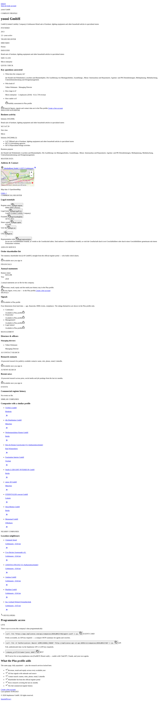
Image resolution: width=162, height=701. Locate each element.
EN (4, 4)
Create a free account (55, 108)
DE (2, 4)
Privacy (8, 699)
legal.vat (12, 228)
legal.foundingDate (16, 217)
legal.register (18, 205)
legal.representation (25, 239)
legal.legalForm (17, 211)
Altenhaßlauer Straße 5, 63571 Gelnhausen (19, 168)
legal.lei (9, 234)
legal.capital (17, 222)
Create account (11, 6)
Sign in (3, 6)
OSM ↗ (4, 193)
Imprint (3, 699)
